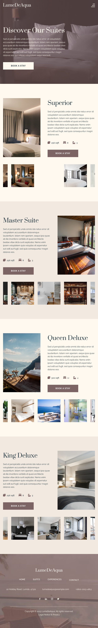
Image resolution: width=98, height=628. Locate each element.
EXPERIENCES (55, 579)
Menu (93, 5)
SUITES (36, 579)
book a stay (18, 66)
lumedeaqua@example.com (55, 589)
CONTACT (74, 580)
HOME (22, 579)
